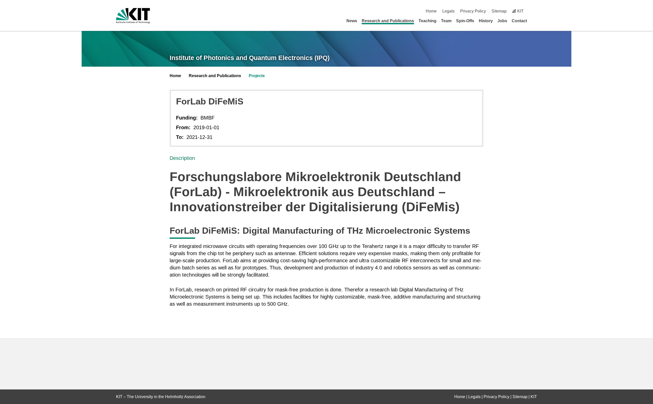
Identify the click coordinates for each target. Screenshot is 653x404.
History (486, 21)
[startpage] (535, 20)
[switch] (535, 11)
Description (182, 158)
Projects (257, 76)
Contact (519, 21)
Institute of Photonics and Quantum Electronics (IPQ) (250, 57)
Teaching (427, 21)
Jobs (502, 21)
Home (431, 11)
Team (446, 21)
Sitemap (499, 11)
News (351, 21)
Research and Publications (388, 21)
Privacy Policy (473, 11)
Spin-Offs (465, 21)
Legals (448, 11)
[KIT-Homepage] (133, 15)
